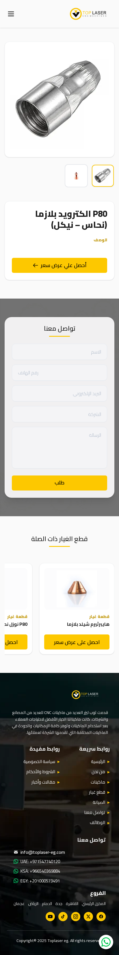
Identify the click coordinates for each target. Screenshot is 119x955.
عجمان (19, 903)
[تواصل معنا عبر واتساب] (106, 942)
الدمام (47, 903)
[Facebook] (101, 916)
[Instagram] (75, 916)
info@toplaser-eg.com (43, 852)
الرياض (33, 903)
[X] (88, 916)
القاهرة (72, 903)
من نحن (98, 772)
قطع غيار (97, 792)
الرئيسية (98, 761)
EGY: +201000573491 (40, 881)
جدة (58, 903)
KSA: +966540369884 (40, 871)
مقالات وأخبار (43, 782)
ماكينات (98, 782)
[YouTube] (50, 916)
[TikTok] (63, 916)
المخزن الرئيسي (94, 903)
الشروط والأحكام (40, 772)
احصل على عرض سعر (77, 642)
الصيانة (99, 802)
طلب (59, 482)
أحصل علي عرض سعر (64, 265)
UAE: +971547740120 (40, 861)
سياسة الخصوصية (39, 761)
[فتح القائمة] (11, 14)
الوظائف (97, 822)
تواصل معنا (94, 812)
